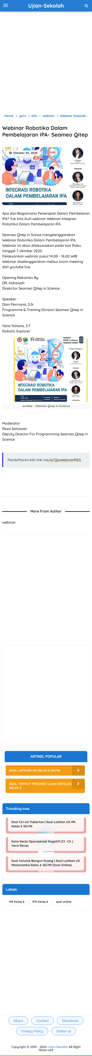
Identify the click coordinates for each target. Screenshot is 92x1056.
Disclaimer (70, 1021)
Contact (42, 1021)
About (18, 1021)
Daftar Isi (63, 1031)
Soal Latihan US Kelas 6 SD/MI (34, 770)
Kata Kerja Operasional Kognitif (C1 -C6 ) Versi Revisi (42, 843)
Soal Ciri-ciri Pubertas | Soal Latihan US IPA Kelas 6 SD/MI (43, 824)
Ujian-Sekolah (58, 1047)
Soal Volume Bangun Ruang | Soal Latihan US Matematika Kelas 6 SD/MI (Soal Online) (45, 863)
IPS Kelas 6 (40, 901)
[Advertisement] (46, 62)
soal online (63, 901)
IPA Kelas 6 (16, 901)
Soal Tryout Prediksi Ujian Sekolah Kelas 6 (40, 786)
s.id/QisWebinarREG (64, 460)
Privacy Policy (32, 1031)
